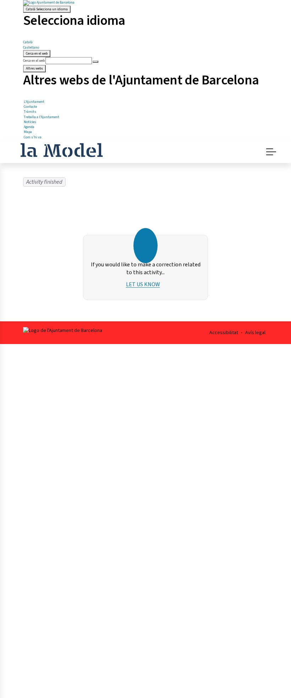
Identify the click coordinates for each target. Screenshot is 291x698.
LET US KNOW (143, 284)
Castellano (31, 47)
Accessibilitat (223, 332)
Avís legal (255, 332)
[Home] (61, 149)
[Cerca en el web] (95, 62)
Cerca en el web (34, 60)
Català (47, 9)
